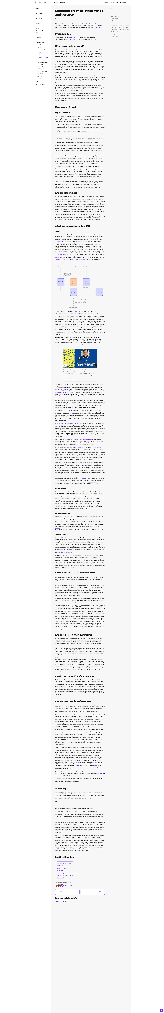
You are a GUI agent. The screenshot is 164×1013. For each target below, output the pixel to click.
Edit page (66, 19)
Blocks (37, 28)
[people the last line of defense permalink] (54, 701)
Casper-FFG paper (62, 868)
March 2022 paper (96, 447)
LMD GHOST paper (62, 865)
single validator (81, 259)
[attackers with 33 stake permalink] (54, 572)
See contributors (68, 885)
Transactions (38, 25)
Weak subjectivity (41, 49)
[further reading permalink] (54, 857)
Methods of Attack (115, 16)
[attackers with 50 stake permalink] (54, 635)
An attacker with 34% (64, 254)
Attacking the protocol (116, 20)
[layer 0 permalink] (54, 112)
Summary (113, 34)
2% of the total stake (60, 259)
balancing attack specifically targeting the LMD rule (69, 423)
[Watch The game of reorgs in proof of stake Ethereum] (80, 358)
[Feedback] (161, 1010)
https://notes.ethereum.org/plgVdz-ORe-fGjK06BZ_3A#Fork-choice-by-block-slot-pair (76, 313)
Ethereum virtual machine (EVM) (41, 31)
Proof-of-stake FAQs (42, 71)
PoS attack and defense (43, 57)
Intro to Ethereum (39, 13)
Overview (37, 8)
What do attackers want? (116, 14)
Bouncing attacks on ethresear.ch (65, 875)
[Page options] (62, 19)
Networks (38, 39)
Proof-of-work (40, 73)
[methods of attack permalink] (54, 107)
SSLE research (61, 877)
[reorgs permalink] (54, 231)
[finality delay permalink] (54, 489)
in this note (63, 256)
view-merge (80, 478)
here (78, 765)
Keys (39, 59)
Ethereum (91, 23)
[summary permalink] (54, 788)
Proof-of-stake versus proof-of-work (42, 65)
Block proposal (41, 68)
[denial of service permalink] (54, 534)
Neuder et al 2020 (60, 241)
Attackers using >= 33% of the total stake (120, 25)
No (66, 901)
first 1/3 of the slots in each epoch (64, 392)
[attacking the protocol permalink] (54, 193)
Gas (36, 34)
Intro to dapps (39, 18)
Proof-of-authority (41, 76)
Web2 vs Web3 (39, 20)
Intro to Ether (38, 15)
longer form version (96, 27)
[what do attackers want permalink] (54, 46)
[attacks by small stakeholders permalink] (54, 226)
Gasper (39, 47)
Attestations (40, 52)
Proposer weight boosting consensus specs (68, 873)
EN (124, 2)
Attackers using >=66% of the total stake (120, 29)
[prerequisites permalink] (54, 34)
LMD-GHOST (93, 39)
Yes (59, 901)
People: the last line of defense (117, 31)
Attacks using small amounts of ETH (119, 22)
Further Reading (114, 36)
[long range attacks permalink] (54, 513)
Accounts (38, 23)
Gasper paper (61, 870)
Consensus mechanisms (41, 42)
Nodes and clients (39, 37)
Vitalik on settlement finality (64, 863)
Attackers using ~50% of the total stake (120, 27)
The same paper (59, 491)
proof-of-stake (71, 37)
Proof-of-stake (40, 44)
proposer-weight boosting (62, 389)
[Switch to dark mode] (117, 2)
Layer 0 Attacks (115, 18)
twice (56, 775)
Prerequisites (114, 11)
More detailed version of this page (65, 861)
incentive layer (73, 39)
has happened (100, 773)
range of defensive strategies (97, 714)
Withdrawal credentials (43, 62)
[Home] (35, 2)
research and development (66, 552)
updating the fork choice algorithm (83, 439)
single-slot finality (93, 482)
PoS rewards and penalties (43, 54)
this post (72, 413)
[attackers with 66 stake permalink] (54, 676)
